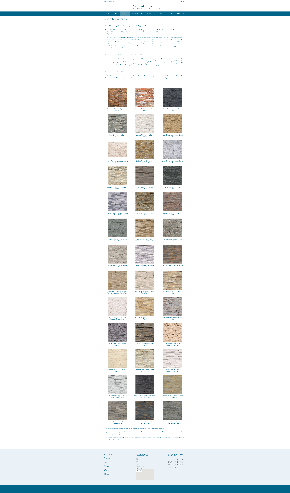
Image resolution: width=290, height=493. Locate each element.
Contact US (180, 13)
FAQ (155, 13)
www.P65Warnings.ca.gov (122, 440)
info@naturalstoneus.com (141, 459)
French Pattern (137, 13)
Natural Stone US (145, 6)
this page (117, 434)
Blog (171, 13)
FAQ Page (130, 432)
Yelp (106, 462)
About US (116, 13)
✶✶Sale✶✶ (163, 13)
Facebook (153, 428)
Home (108, 13)
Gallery (148, 13)
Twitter (107, 470)
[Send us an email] (182, 1)
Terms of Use (177, 489)
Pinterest (161, 428)
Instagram (147, 428)
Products (125, 13)
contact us (151, 432)
